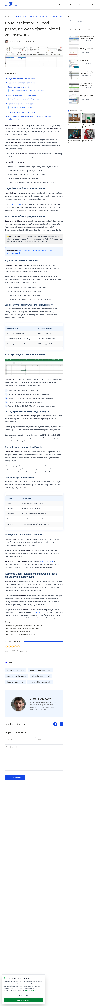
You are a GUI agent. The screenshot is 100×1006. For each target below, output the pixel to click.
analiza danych (36, 612)
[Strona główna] (6, 16)
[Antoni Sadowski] (6, 41)
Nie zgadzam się (23, 995)
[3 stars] (12, 646)
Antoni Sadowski (14, 41)
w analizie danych (46, 561)
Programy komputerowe (67, 5)
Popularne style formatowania (21, 107)
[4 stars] (15, 646)
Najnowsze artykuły (28, 5)
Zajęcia (79, 5)
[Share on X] (61, 724)
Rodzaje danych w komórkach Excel (22, 95)
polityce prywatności (30, 990)
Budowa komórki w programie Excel (21, 83)
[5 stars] (18, 646)
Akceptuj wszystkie (23, 1000)
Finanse (39, 5)
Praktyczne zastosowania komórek (21, 112)
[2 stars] (9, 646)
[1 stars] (6, 646)
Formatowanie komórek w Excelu (20, 104)
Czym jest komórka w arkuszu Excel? (22, 79)
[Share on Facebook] (55, 724)
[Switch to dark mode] (93, 4)
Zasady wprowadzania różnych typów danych (26, 99)
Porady (46, 5)
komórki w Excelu (15, 204)
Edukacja (54, 5)
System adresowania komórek (19, 87)
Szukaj (70, 16)
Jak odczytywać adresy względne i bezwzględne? (27, 90)
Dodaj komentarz (15, 778)
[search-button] (88, 5)
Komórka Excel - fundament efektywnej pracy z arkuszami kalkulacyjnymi (30, 117)
